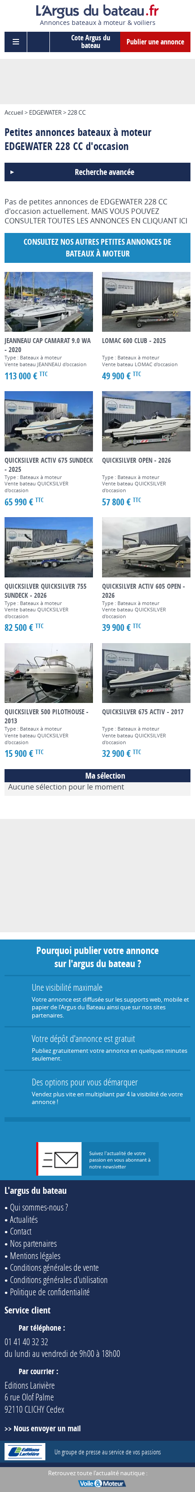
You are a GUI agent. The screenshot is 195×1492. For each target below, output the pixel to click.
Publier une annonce (155, 42)
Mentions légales (35, 1255)
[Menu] (16, 42)
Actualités (24, 1219)
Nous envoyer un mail (47, 1428)
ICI (183, 221)
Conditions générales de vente (54, 1267)
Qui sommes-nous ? (39, 1207)
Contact (20, 1231)
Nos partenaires (33, 1243)
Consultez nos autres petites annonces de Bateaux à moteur (97, 247)
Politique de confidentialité (50, 1292)
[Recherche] (38, 42)
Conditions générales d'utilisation (59, 1279)
